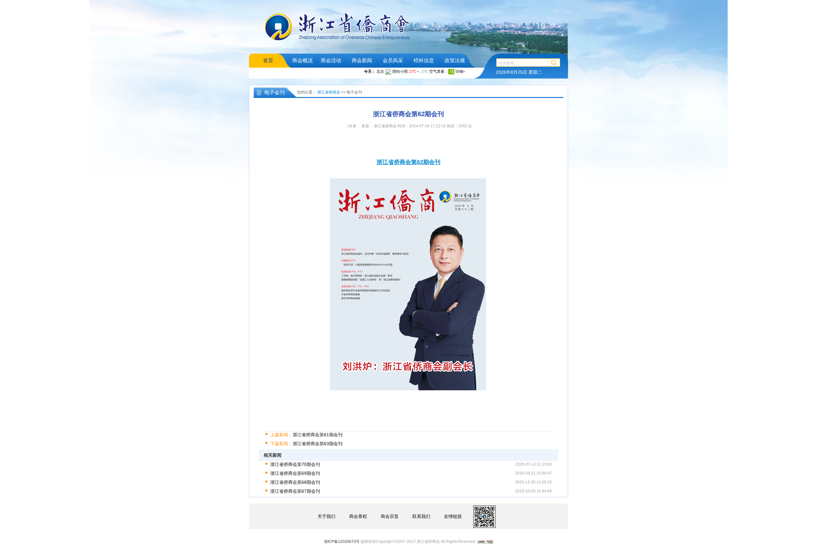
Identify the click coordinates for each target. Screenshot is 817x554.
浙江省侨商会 (328, 92)
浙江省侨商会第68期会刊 (295, 482)
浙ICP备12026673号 (342, 541)
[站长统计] (485, 541)
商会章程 (358, 516)
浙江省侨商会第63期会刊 (306, 443)
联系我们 (421, 516)
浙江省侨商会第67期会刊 (295, 491)
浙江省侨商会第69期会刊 (295, 473)
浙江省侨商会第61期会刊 (306, 434)
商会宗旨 (390, 516)
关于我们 (326, 516)
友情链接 (453, 516)
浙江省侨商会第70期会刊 (295, 464)
